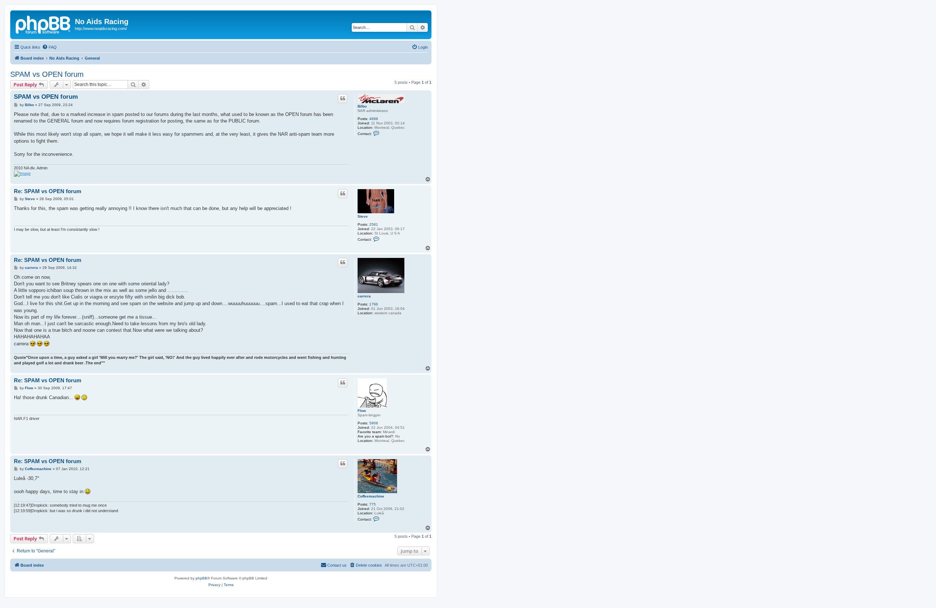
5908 (373, 423)
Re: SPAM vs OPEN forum (47, 191)
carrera (364, 296)
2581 (373, 224)
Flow (362, 411)
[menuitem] (49, 47)
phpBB (201, 578)
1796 (373, 304)
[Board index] (43, 23)
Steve (363, 216)
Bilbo (362, 106)
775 (372, 504)
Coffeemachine (371, 496)
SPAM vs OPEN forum (47, 74)
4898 (373, 119)
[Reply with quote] (342, 98)
